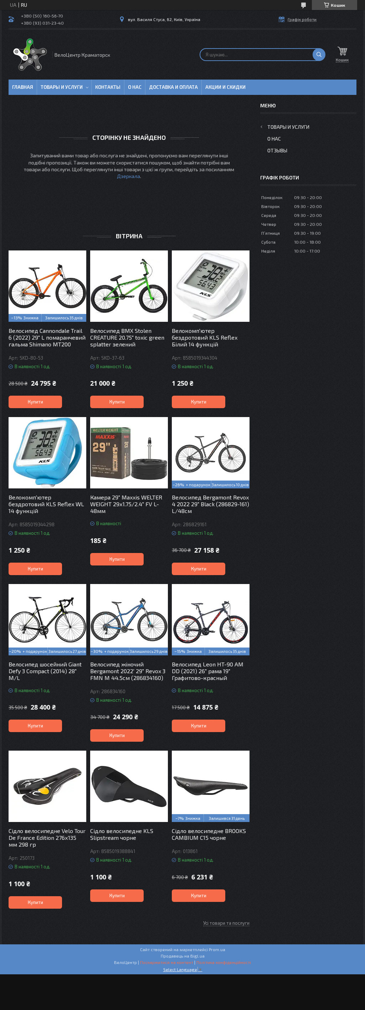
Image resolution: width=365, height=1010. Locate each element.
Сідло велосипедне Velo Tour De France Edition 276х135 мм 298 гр (47, 837)
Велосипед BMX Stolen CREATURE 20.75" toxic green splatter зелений (127, 337)
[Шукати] (319, 54)
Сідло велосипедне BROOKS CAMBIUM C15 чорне (209, 834)
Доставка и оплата (173, 87)
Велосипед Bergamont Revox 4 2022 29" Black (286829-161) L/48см (210, 504)
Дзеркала (128, 176)
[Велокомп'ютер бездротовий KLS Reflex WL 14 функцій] (47, 452)
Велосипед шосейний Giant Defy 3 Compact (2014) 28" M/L (45, 671)
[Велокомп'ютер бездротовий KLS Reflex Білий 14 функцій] (211, 286)
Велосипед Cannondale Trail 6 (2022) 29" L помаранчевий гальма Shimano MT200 (47, 337)
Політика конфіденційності (223, 962)
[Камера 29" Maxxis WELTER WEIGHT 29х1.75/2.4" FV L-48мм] (129, 452)
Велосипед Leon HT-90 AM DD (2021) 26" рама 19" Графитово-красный (207, 671)
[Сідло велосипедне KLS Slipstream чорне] (129, 786)
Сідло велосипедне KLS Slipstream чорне (121, 834)
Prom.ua (217, 949)
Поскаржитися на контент (166, 962)
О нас (135, 87)
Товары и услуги (62, 87)
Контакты (107, 87)
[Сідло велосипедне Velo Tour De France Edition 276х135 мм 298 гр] (47, 786)
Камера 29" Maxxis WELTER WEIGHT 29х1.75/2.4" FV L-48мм (126, 504)
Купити (35, 402)
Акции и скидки (225, 87)
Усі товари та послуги (226, 923)
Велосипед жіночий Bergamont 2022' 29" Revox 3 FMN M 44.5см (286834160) (127, 671)
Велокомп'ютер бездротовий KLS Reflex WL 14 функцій (46, 504)
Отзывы (277, 150)
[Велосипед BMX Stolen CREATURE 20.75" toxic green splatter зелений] (129, 286)
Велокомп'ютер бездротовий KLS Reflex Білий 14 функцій (204, 337)
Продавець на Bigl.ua (183, 955)
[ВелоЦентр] (30, 54)
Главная (22, 87)
